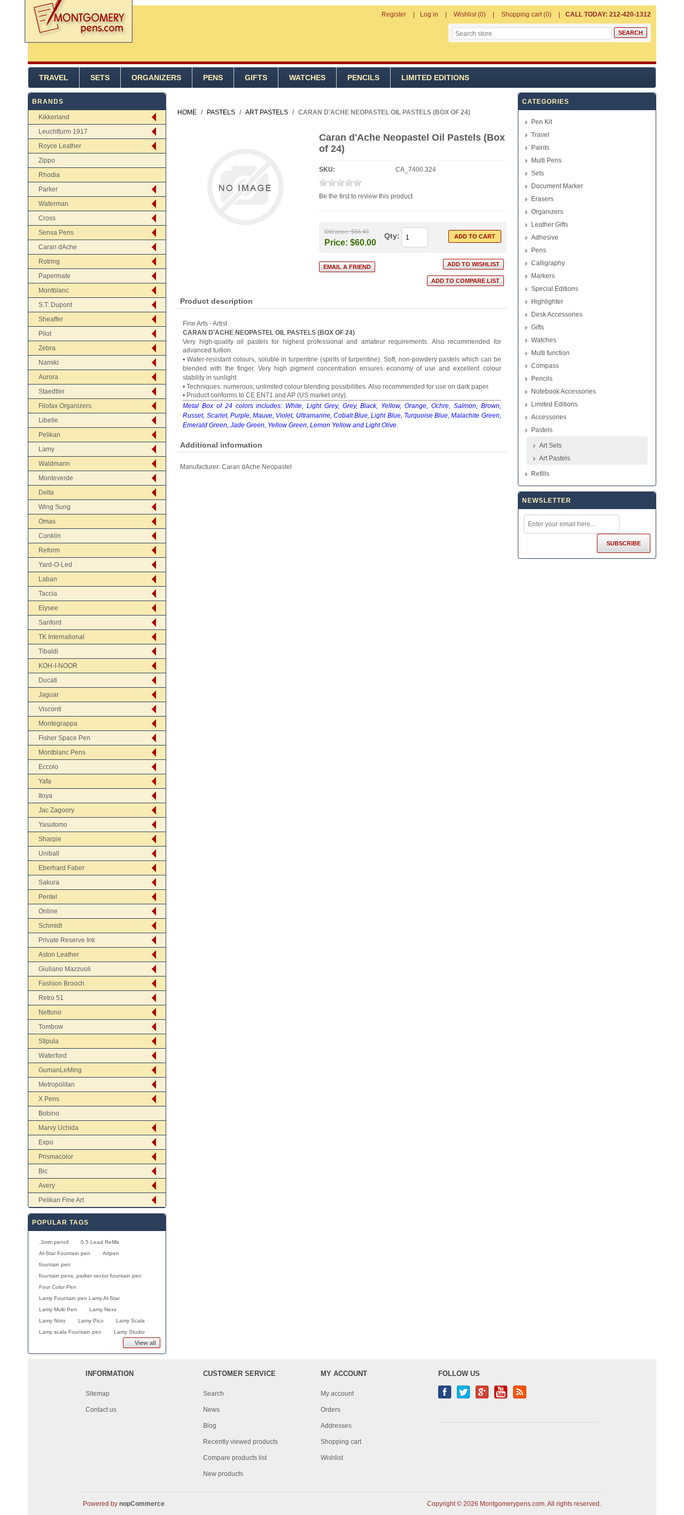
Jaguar (48, 694)
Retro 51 (51, 998)
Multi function (550, 353)
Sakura (48, 882)
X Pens (48, 1099)
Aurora (48, 377)
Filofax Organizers (64, 406)
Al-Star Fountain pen (64, 1253)
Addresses (336, 1425)
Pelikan (49, 435)
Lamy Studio (129, 1332)
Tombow (50, 1026)
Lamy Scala (130, 1321)
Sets (100, 77)
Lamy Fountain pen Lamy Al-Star (79, 1298)
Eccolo (48, 767)
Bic (43, 1171)
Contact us (101, 1409)
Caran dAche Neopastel (257, 467)
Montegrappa (57, 723)
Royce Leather (59, 146)
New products (223, 1474)
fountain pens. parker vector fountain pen (90, 1276)
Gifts (256, 77)
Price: (336, 242)
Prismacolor (55, 1156)
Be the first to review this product (366, 196)
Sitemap (98, 1393)
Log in (429, 14)
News (211, 1409)
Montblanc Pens (62, 752)
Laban (47, 579)
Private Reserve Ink (66, 940)
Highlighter (547, 301)
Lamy (46, 449)
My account (337, 1393)
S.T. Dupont (55, 305)
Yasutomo (52, 824)
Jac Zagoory (56, 810)
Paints (540, 147)
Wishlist (332, 1458)
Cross (47, 218)
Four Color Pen (57, 1287)
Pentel (47, 897)
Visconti (49, 709)
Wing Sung (54, 507)
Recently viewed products (240, 1441)
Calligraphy (548, 263)
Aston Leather (58, 954)
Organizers (156, 77)
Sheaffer (50, 319)
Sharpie (49, 839)
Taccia (47, 593)
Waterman (53, 203)
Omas (47, 521)
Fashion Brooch (61, 983)
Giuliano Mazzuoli (64, 969)
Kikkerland (53, 117)
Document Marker (557, 186)
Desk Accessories (556, 314)
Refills (540, 474)
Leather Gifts (549, 224)
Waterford (52, 1055)
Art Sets (550, 445)
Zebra (47, 348)
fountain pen (55, 1264)
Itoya (45, 795)
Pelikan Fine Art (61, 1200)
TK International (61, 637)
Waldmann (54, 463)
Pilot (44, 333)
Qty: (392, 236)
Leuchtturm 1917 (63, 131)
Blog (209, 1425)
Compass (545, 366)
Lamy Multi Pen (58, 1309)
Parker (48, 189)
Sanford (49, 622)
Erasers (542, 199)
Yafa (44, 781)
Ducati (47, 680)
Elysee (48, 608)
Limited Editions (435, 77)
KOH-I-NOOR (57, 666)
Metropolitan (56, 1084)
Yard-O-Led (55, 564)
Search (213, 1393)
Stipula (48, 1041)
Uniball (48, 853)
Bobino (48, 1113)
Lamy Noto (52, 1321)
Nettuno (49, 1012)
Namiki (48, 362)
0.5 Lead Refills (100, 1242)
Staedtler (51, 391)
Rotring (49, 261)
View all (145, 1343)
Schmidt (50, 925)
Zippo (46, 160)
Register (394, 14)
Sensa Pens (56, 232)
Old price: (336, 231)
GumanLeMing (60, 1070)
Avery (46, 1185)
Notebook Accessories (563, 391)
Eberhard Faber (61, 868)
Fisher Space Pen (64, 738)
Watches (307, 77)
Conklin (49, 536)
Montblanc (53, 290)
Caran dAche (57, 247)
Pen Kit (541, 122)
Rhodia (49, 175)
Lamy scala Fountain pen (70, 1332)
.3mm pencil (53, 1242)
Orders (330, 1409)
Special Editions (554, 289)
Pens (213, 77)
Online (48, 911)
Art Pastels (554, 458)
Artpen (111, 1253)
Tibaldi (48, 651)
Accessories (548, 417)
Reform (49, 550)
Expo (45, 1142)
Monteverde (55, 478)
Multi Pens (546, 160)
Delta (46, 492)
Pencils (363, 77)
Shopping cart (341, 1441)
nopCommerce (142, 1504)
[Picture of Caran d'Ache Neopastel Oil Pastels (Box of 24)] (245, 245)
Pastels (542, 430)
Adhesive (544, 237)
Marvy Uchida (58, 1128)
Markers (543, 276)
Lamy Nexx (102, 1309)
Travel (53, 77)
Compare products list (235, 1458)
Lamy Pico (91, 1321)
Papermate (54, 276)
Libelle (48, 420)
